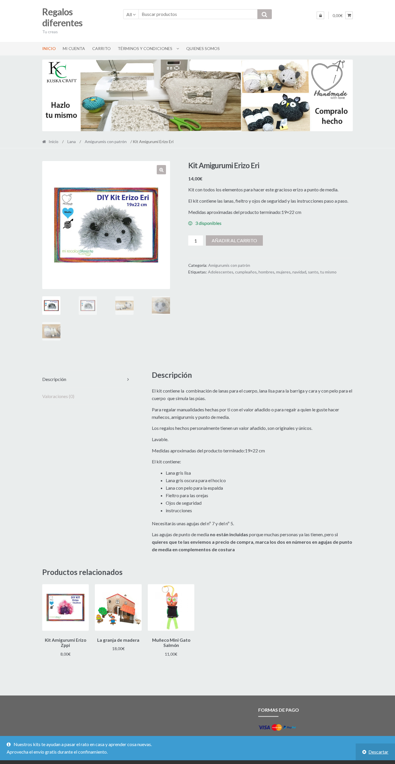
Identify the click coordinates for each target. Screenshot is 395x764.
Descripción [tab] (54, 379)
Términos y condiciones (145, 48)
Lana (71, 141)
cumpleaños (246, 271)
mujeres (283, 271)
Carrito (101, 48)
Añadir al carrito (234, 240)
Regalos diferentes (62, 17)
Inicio (49, 48)
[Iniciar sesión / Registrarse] (320, 15)
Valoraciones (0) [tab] (58, 396)
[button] (161, 169)
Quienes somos (203, 48)
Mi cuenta (74, 48)
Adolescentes (220, 271)
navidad (299, 271)
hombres (266, 271)
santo (313, 271)
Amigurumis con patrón (106, 141)
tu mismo (328, 271)
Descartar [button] (378, 751)
